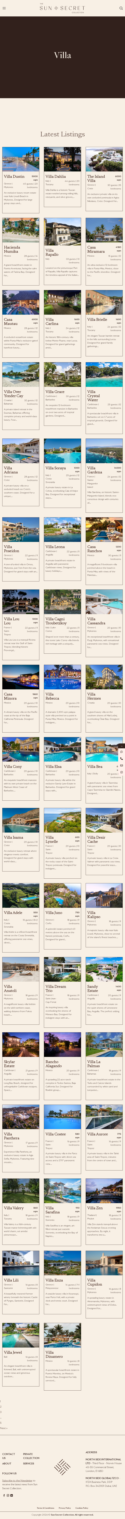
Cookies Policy (81, 1508)
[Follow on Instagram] (8, 1495)
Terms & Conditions (46, 1508)
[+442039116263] (121, 751)
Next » (3, 1428)
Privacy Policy (64, 1508)
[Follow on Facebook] (4, 1495)
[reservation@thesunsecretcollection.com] (121, 765)
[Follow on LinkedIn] (11, 1495)
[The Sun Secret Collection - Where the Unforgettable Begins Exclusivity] (62, 8)
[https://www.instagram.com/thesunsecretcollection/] (121, 772)
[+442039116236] (121, 758)
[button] (4, 8)
